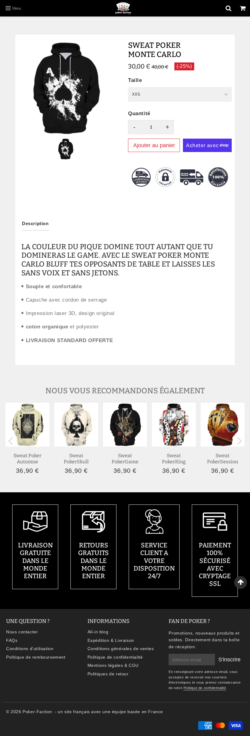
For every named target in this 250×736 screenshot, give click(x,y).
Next (239, 440)
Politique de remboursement (36, 657)
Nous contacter (22, 632)
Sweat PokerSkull (76, 458)
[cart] (243, 8)
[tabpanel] (65, 149)
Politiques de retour (108, 673)
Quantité (139, 113)
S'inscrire (229, 659)
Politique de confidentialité (115, 657)
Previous (10, 440)
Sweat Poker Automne (27, 458)
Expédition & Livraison (111, 640)
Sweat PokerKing (174, 458)
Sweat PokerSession (222, 458)
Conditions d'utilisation (29, 648)
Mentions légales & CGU (113, 665)
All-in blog (98, 632)
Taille (135, 80)
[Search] (228, 8)
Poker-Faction (37, 711)
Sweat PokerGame (125, 458)
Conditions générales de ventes (121, 648)
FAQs (11, 640)
